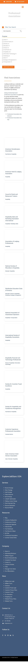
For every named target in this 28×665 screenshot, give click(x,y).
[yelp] (13, 635)
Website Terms (8, 601)
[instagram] (7, 635)
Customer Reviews (9, 564)
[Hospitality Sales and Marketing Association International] (14, 207)
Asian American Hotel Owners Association (11, 455)
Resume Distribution (10, 506)
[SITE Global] (14, 372)
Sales (17, 224)
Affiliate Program (9, 556)
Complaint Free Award (10, 560)
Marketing (13, 224)
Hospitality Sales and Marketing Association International (12, 219)
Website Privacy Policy (10, 599)
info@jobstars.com (8, 623)
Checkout (7, 586)
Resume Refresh (9, 508)
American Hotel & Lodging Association (13, 173)
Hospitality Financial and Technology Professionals (13, 359)
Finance (12, 294)
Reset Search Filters (8, 67)
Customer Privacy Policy (11, 590)
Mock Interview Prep (10, 503)
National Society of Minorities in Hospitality (12, 267)
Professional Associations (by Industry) (14, 115)
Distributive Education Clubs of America (13, 289)
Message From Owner (10, 569)
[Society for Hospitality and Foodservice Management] (14, 397)
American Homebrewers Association (12, 150)
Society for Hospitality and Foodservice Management (13, 407)
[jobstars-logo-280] (7, 6)
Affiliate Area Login (9, 581)
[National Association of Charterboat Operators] (14, 303)
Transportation (14, 318)
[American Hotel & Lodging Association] (14, 162)
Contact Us (7, 562)
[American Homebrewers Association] (14, 139)
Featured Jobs (8, 527)
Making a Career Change (11, 501)
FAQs (6, 567)
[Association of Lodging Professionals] (14, 231)
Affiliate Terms (8, 583)
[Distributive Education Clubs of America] (14, 279)
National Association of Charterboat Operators (12, 314)
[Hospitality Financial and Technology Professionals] (14, 348)
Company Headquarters (11, 520)
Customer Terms (9, 592)
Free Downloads (9, 529)
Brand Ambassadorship (11, 558)
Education (7, 294)
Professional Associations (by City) (14, 119)
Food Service (8, 154)
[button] (14, 27)
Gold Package (8, 492)
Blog (6, 518)
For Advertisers (8, 594)
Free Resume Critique (10, 531)
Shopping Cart (8, 597)
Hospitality (14, 154)
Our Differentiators (9, 571)
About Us (7, 551)
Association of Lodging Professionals (12, 242)
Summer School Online (11, 538)
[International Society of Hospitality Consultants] (14, 325)
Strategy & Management (15, 295)
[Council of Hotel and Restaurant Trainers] (14, 184)
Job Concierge (8, 497)
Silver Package (8, 490)
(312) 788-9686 (7, 621)
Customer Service (9, 434)
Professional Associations (11, 536)
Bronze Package (9, 488)
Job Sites (7, 533)
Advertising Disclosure (10, 553)
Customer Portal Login (10, 588)
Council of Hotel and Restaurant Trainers (11, 195)
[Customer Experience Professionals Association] (14, 419)
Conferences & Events (10, 522)
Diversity (7, 271)
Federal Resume (9, 494)
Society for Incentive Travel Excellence (13, 385)
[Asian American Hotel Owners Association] (14, 442)
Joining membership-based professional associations (10, 94)
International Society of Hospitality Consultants (12, 336)
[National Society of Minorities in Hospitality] (14, 254)
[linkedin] (10, 635)
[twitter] (5, 635)
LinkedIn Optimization (10, 499)
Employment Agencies (10, 524)
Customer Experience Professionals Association (12, 430)
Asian (6, 459)
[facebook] (2, 635)
